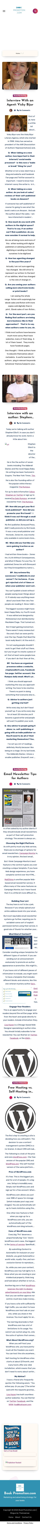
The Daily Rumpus (19, 498)
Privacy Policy (28, 1523)
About (17, 1517)
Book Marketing (20, 96)
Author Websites (20, 1083)
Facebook (14, 1038)
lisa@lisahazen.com (22, 1404)
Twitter (33, 1035)
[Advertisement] (20, 37)
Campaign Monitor (27, 853)
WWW (27, 1038)
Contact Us (26, 1517)
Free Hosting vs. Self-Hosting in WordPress (20, 1091)
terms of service (17, 1244)
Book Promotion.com (20, 1493)
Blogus (13, 1513)
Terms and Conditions (14, 1523)
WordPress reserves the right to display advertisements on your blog (20, 1288)
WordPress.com (20, 1157)
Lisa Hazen (9, 1025)
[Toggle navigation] (4, 11)
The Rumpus (24, 487)
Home (11, 1517)
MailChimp (9, 879)
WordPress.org (12, 1164)
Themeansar (24, 1513)
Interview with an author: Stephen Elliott (20, 417)
